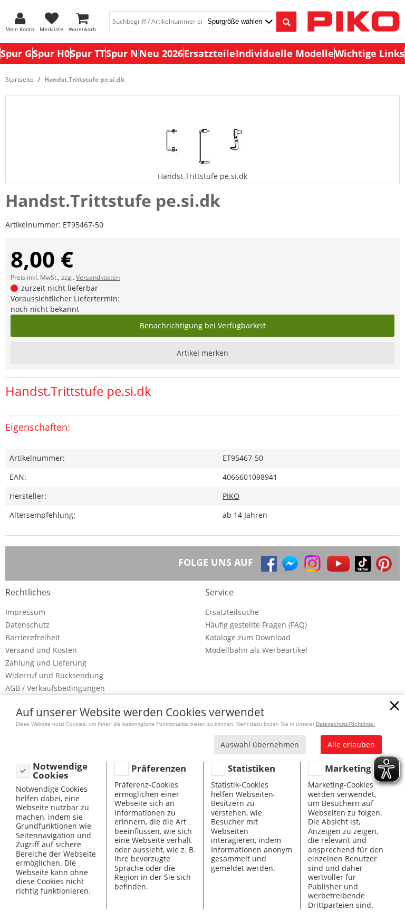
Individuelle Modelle (285, 53)
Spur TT (87, 53)
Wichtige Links (369, 53)
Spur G (16, 53)
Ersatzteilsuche (232, 612)
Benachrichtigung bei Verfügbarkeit (203, 325)
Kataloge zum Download (248, 637)
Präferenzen (158, 768)
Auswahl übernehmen (259, 744)
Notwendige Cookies (60, 771)
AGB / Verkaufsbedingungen (55, 688)
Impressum (25, 612)
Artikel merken (202, 353)
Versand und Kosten (41, 650)
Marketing (348, 768)
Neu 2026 (161, 53)
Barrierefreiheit (32, 637)
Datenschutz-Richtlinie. (345, 724)
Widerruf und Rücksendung (54, 675)
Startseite (19, 79)
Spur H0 (51, 53)
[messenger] (290, 564)
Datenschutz (27, 625)
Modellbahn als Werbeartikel (256, 650)
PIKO (231, 496)
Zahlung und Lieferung (45, 663)
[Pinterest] (384, 564)
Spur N (122, 53)
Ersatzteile (209, 53)
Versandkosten (98, 277)
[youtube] (338, 564)
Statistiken (251, 768)
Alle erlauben (351, 744)
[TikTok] (363, 564)
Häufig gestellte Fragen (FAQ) (256, 625)
